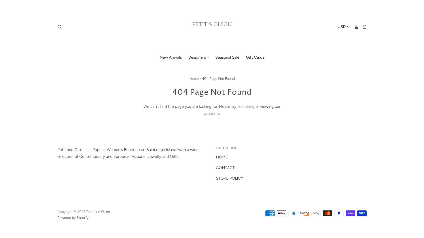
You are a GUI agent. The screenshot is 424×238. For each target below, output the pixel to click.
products (212, 113)
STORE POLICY (229, 178)
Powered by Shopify (73, 218)
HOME (222, 157)
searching (245, 106)
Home (194, 78)
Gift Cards (255, 57)
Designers (197, 57)
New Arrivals (171, 57)
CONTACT (225, 167)
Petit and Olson (98, 212)
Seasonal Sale (227, 57)
